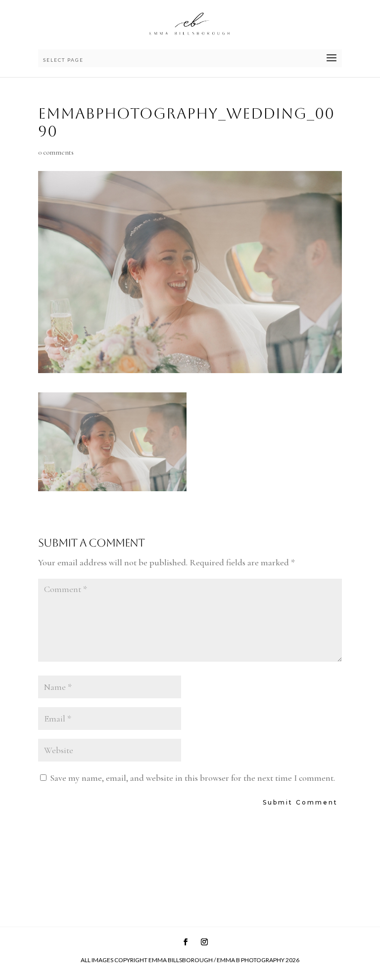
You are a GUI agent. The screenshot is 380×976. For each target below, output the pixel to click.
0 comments (56, 152)
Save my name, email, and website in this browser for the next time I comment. (192, 777)
